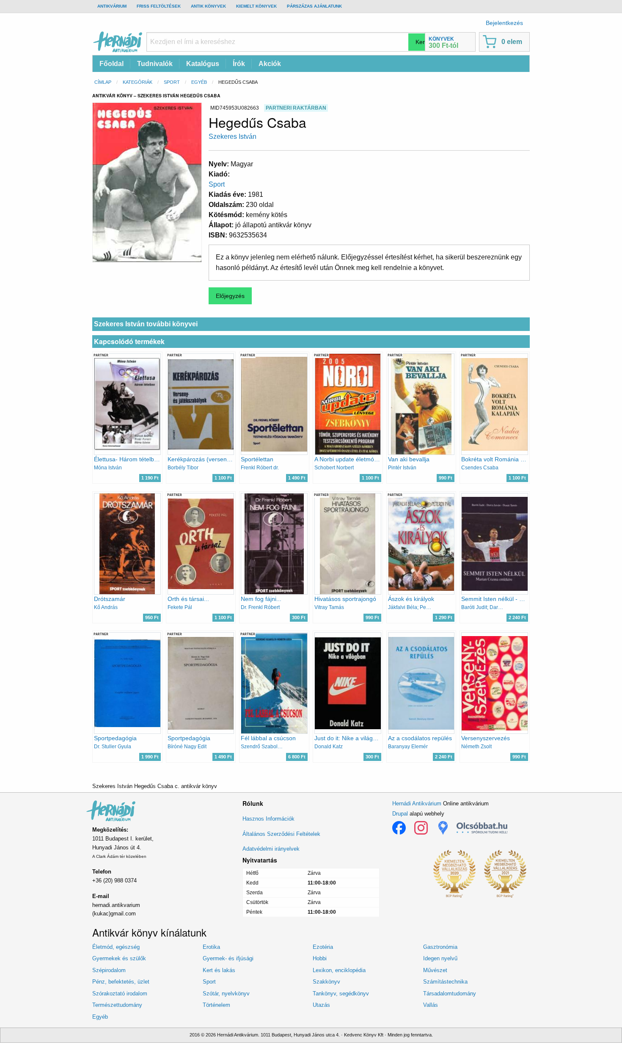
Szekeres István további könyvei (146, 324)
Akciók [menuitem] (270, 63)
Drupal (400, 813)
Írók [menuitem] (239, 63)
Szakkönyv (326, 981)
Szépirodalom (109, 970)
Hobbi (320, 958)
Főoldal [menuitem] (111, 63)
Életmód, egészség (116, 947)
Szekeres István (232, 136)
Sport (172, 82)
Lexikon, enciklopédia (339, 970)
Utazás (321, 1005)
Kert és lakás (219, 970)
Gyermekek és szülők (119, 958)
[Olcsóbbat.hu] (482, 827)
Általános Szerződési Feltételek (281, 834)
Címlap (102, 82)
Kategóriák (137, 82)
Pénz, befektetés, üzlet (120, 981)
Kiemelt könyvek (256, 6)
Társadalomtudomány (449, 993)
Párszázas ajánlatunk (314, 6)
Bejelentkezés (504, 22)
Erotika (211, 947)
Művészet (435, 970)
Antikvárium (112, 6)
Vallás (430, 1005)
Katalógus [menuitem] (202, 63)
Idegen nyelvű (440, 958)
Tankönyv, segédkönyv (341, 993)
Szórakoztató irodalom (119, 993)
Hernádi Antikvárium (416, 803)
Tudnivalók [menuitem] (155, 63)
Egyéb (199, 82)
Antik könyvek (208, 6)
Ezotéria (323, 947)
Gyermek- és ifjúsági (228, 958)
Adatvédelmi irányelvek (271, 849)
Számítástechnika (445, 981)
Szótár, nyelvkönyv (226, 993)
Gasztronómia (440, 947)
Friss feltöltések (159, 6)
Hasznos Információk (268, 819)
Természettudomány (117, 1005)
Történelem (216, 1005)
